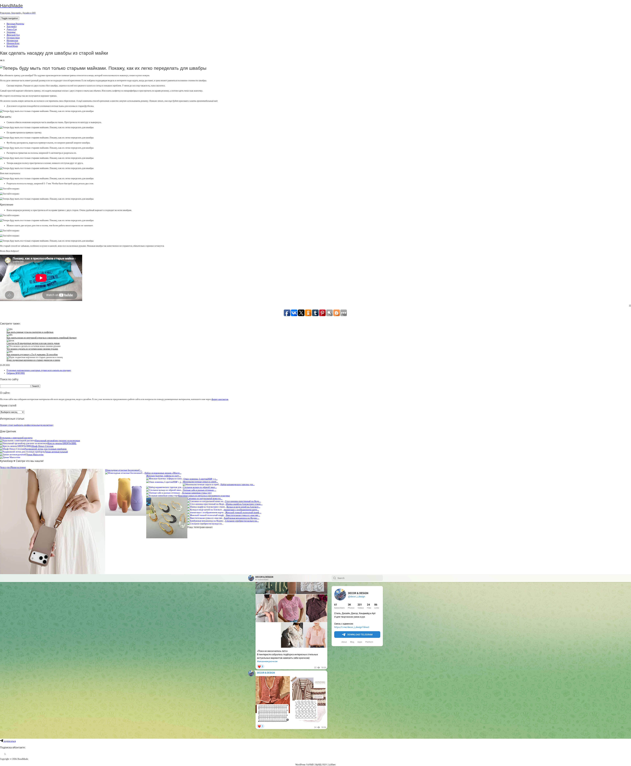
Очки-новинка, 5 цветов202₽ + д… (200, 479)
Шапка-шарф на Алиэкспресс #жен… (244, 504)
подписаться (9, 741)
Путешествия (13, 37)
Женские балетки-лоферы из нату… (163, 475)
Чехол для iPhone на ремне (13, 467)
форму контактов (219, 399)
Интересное (12, 40)
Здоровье (11, 32)
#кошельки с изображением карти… (241, 509)
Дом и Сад (12, 29)
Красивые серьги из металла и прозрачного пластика (204, 495)
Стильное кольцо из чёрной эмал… (200, 487)
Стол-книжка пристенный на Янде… (243, 501)
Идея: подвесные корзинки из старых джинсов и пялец (33, 360)
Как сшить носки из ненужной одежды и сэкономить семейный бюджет (42, 337)
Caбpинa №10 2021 (16, 373)
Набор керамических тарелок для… (238, 484)
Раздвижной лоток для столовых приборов (46, 449)
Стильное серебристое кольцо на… (242, 520)
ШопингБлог (13, 43)
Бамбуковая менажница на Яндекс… (241, 518)
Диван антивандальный (56, 451)
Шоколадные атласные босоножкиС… (123, 470)
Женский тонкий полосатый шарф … (243, 512)
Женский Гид (13, 35)
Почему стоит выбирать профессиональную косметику (26, 425)
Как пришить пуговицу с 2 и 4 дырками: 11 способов (32, 354)
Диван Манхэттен (35, 454)
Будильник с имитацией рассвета (16, 437)
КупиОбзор (12, 46)
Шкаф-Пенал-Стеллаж (42, 446)
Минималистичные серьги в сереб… (200, 481)
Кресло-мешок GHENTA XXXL (62, 443)
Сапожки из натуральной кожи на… (204, 498)
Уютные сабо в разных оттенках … (199, 490)
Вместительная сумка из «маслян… (243, 515)
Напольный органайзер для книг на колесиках (57, 440)
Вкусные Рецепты (15, 23)
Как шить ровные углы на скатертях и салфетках (30, 332)
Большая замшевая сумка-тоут (197, 493)
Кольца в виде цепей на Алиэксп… (243, 507)
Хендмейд (12, 26)
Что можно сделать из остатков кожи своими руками (32, 349)
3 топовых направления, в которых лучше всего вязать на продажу (39, 370)
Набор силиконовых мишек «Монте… (163, 473)
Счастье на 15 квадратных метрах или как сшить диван (33, 343)
